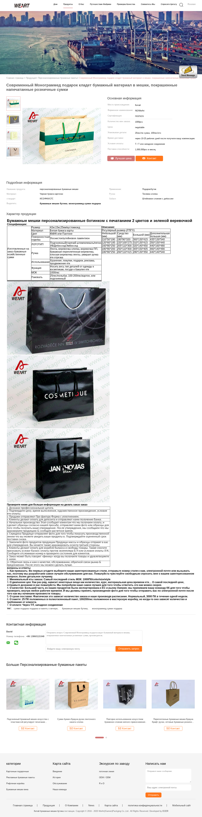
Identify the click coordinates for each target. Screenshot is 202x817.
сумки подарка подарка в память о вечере (36, 608)
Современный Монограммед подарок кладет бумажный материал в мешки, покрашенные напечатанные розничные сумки (137, 78)
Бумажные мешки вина (17, 789)
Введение (57, 771)
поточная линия (106, 771)
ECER (165, 811)
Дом (55, 4)
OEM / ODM (104, 777)
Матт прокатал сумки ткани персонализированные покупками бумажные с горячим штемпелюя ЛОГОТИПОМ (125, 720)
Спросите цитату (169, 4)
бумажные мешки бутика (75, 608)
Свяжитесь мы (148, 4)
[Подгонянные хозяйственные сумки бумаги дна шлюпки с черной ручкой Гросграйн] (27, 693)
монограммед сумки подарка (107, 608)
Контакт (151, 158)
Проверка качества (126, 4)
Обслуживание (60, 783)
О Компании (71, 805)
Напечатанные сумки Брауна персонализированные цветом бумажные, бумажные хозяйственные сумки (173, 720)
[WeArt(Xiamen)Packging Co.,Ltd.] (21, 5)
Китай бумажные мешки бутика (49, 811)
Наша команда (60, 789)
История (57, 777)
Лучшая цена (122, 158)
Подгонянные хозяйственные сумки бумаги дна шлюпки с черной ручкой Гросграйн (27, 720)
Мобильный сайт (181, 805)
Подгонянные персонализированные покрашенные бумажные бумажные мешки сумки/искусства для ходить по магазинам (76, 720)
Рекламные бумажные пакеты (20, 777)
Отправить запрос (128, 648)
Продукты (68, 4)
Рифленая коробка (15, 783)
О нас (81, 4)
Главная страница (23, 805)
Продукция (49, 805)
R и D (101, 783)
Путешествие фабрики (100, 4)
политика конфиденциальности (145, 805)
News (91, 805)
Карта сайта (111, 805)
